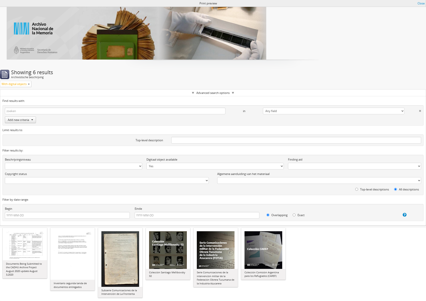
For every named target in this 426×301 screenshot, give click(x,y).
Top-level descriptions (374, 189)
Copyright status (16, 174)
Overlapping (279, 215)
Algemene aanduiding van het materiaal (243, 174)
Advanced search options (213, 93)
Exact (301, 215)
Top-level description (149, 140)
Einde (138, 209)
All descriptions (408, 189)
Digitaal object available (161, 159)
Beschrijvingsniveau (18, 159)
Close (421, 3)
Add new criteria (18, 120)
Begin (8, 209)
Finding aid (295, 159)
